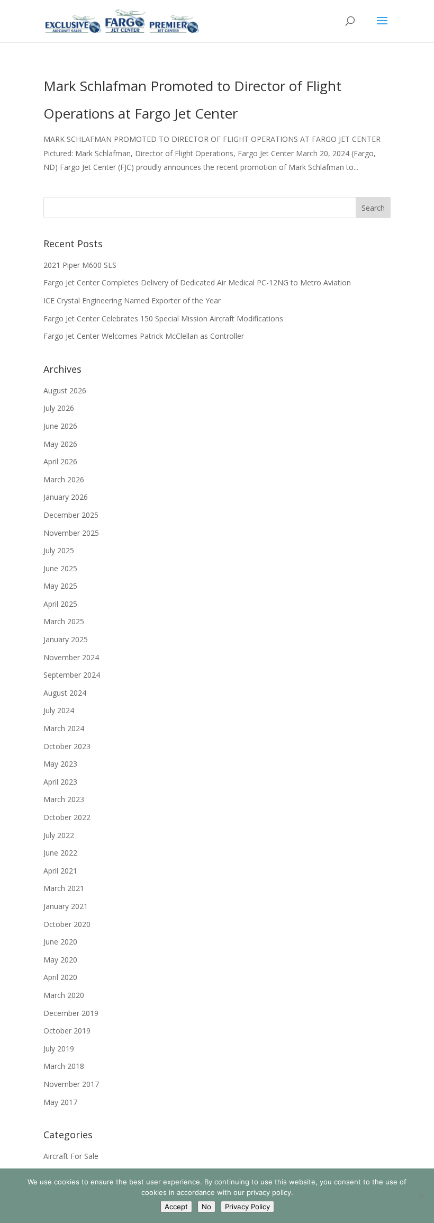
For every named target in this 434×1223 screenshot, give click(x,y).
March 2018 (63, 1066)
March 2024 (63, 728)
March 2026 (63, 479)
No (206, 1206)
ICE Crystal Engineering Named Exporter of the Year (132, 300)
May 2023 (60, 764)
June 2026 (60, 426)
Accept (176, 1206)
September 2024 (71, 675)
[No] (420, 1196)
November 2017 (71, 1084)
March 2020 (63, 995)
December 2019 (70, 1013)
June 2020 (60, 942)
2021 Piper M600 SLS (79, 265)
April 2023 (60, 782)
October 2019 (67, 1031)
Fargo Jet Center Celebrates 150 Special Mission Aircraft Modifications (163, 318)
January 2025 (65, 639)
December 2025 (70, 515)
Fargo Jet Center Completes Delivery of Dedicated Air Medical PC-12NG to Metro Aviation (197, 282)
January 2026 (65, 497)
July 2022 (58, 835)
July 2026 (58, 408)
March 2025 (63, 621)
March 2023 (63, 799)
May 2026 (60, 444)
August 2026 (64, 390)
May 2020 (60, 960)
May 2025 (60, 586)
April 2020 (60, 977)
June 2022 (60, 853)
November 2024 (71, 657)
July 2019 (58, 1049)
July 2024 (58, 710)
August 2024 (64, 693)
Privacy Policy (247, 1206)
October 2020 (67, 924)
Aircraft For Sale (70, 1156)
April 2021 (60, 871)
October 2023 (67, 746)
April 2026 (60, 461)
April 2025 (60, 604)
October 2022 (67, 817)
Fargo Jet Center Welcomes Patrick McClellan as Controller (143, 336)
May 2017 (60, 1102)
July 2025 (58, 550)
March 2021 (63, 888)
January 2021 (65, 906)
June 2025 (60, 568)
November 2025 (71, 533)
